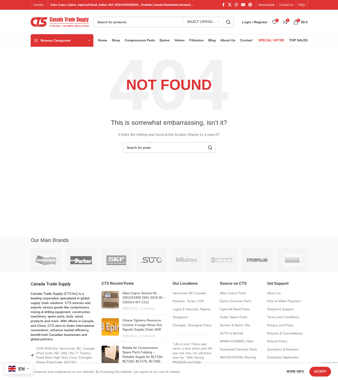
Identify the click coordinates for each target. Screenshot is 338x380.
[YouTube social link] (243, 4)
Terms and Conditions (283, 317)
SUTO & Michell (231, 333)
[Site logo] (60, 21)
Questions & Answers (282, 349)
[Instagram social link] (236, 4)
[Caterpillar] (257, 260)
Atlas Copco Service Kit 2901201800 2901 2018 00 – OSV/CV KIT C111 (143, 297)
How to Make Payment (283, 301)
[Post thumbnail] (110, 301)
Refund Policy (277, 341)
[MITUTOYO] (186, 260)
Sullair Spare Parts (233, 317)
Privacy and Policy (280, 325)
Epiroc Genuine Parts (235, 301)
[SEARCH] (228, 22)
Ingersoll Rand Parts (235, 309)
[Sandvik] (292, 260)
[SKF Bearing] (116, 260)
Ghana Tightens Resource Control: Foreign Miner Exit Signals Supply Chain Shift (142, 324)
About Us (274, 293)
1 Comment (147, 308)
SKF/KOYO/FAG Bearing (238, 357)
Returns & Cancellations (284, 333)
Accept (320, 371)
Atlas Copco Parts (233, 293)
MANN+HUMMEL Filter (236, 341)
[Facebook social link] (223, 4)
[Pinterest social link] (250, 4)
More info (296, 371)
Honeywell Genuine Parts (238, 349)
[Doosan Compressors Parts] (46, 260)
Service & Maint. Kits (235, 325)
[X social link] (229, 4)
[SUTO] (151, 260)
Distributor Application (283, 357)
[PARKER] (81, 260)
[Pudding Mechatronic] (222, 260)
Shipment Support (280, 309)
